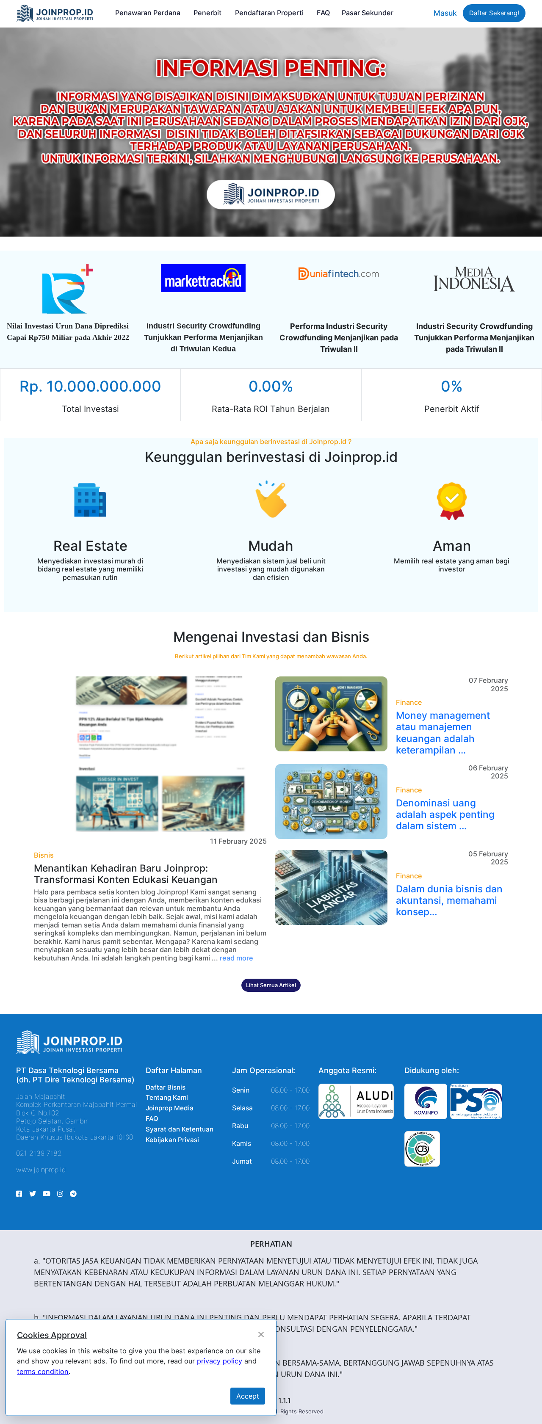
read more (236, 958)
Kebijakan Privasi (172, 1140)
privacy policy (219, 1361)
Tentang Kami (167, 1097)
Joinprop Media (170, 1108)
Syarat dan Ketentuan (179, 1129)
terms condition (43, 1371)
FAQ (152, 1119)
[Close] (261, 1334)
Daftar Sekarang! (494, 13)
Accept (247, 1396)
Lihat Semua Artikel (271, 985)
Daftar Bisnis (165, 1087)
